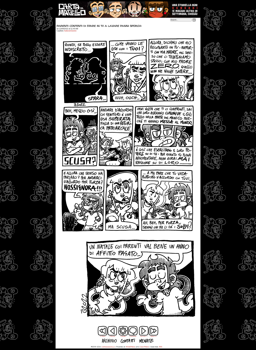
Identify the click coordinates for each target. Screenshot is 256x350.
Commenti (133, 333)
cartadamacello (128, 9)
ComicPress (144, 347)
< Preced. (112, 336)
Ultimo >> (153, 336)
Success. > (143, 336)
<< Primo (102, 336)
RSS (160, 347)
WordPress (130, 347)
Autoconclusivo (70, 31)
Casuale (123, 336)
